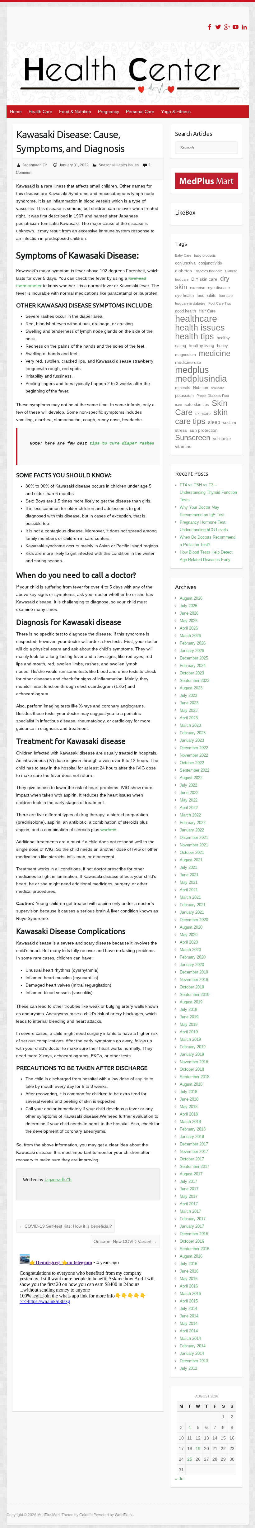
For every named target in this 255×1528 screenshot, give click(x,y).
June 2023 (189, 703)
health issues (200, 327)
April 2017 (189, 1204)
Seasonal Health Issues (119, 165)
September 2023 (194, 680)
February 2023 (193, 733)
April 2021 (189, 890)
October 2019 (192, 987)
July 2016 (188, 1263)
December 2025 (194, 658)
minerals (182, 387)
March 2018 (190, 1121)
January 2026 (192, 650)
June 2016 (189, 1271)
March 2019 (190, 1039)
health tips (194, 336)
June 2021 (189, 875)
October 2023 (192, 673)
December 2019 (194, 972)
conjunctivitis (210, 263)
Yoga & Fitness (176, 111)
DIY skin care (204, 279)
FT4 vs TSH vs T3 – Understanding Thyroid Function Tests (208, 492)
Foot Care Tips (219, 303)
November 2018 (194, 1061)
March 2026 (190, 635)
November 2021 (194, 845)
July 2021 (188, 867)
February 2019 (193, 1047)
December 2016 (194, 1233)
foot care (226, 296)
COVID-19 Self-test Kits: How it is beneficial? (65, 1226)
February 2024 (193, 665)
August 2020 (191, 927)
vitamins (183, 446)
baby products (205, 255)
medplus (192, 369)
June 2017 (189, 1189)
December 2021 (194, 837)
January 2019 (192, 1054)
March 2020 (190, 949)
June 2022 (189, 792)
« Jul (179, 1478)
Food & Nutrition (75, 111)
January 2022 (192, 830)
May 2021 (188, 882)
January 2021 (192, 912)
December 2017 (194, 1144)
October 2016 (192, 1241)
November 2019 (194, 979)
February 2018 (193, 1129)
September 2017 (194, 1166)
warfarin (108, 829)
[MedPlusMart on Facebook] (209, 27)
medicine (214, 353)
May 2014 (188, 1323)
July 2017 (188, 1181)
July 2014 (188, 1308)
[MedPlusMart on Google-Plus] (227, 27)
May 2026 (188, 620)
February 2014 (193, 1346)
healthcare (196, 319)
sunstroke (222, 438)
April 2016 (189, 1286)
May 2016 (188, 1278)
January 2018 (192, 1136)
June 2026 (189, 613)
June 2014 (189, 1316)
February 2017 (193, 1218)
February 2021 (193, 904)
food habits (206, 295)
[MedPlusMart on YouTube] (235, 27)
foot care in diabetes (190, 303)
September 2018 (194, 1076)
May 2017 (188, 1196)
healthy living (201, 345)
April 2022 (189, 807)
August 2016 (191, 1256)
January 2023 (192, 740)
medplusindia (201, 378)
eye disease (219, 287)
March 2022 (190, 815)
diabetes (183, 270)
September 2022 (194, 770)
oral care (217, 388)
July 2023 (188, 695)
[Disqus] (88, 1329)
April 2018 (189, 1114)
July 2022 (188, 785)
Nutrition (200, 387)
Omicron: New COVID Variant (125, 1241)
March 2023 (190, 725)
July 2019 (188, 1009)
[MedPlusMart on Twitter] (218, 27)
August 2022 (191, 777)
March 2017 (190, 1211)
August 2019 (191, 1002)
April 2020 (189, 942)
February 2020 (193, 957)
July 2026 (188, 605)
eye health (184, 295)
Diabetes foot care (208, 271)
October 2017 (192, 1159)
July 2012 (188, 1368)
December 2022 (194, 747)
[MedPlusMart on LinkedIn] (244, 27)
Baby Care (183, 255)
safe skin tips (197, 404)
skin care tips (201, 417)
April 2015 (189, 1301)
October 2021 (192, 852)
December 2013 (194, 1361)
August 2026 (191, 598)
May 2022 (188, 800)
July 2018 (188, 1091)
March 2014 (190, 1338)
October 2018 (192, 1069)
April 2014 (189, 1331)
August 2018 (191, 1084)
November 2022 (194, 755)
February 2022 (193, 822)
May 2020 (188, 934)
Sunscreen (192, 437)
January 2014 (192, 1353)
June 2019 (189, 1017)
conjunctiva (185, 263)
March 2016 (190, 1293)
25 (189, 1459)
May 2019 (188, 1024)
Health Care (40, 111)
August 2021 (191, 860)
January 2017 (192, 1226)
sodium (229, 422)
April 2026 (189, 628)
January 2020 (192, 964)
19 (198, 1448)
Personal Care (140, 111)
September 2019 (194, 994)
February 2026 (193, 643)
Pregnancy (108, 111)
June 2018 (189, 1099)
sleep (214, 422)
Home (16, 111)
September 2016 (194, 1248)
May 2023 (188, 710)
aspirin (141, 1078)
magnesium (185, 354)
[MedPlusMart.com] (206, 176)
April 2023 (189, 718)
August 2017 (191, 1174)
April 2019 (189, 1032)
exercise (197, 287)
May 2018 (188, 1106)
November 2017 (194, 1151)
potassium (184, 395)
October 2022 (192, 762)
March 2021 (190, 897)
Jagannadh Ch (35, 165)
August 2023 (191, 688)
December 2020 (194, 919)
